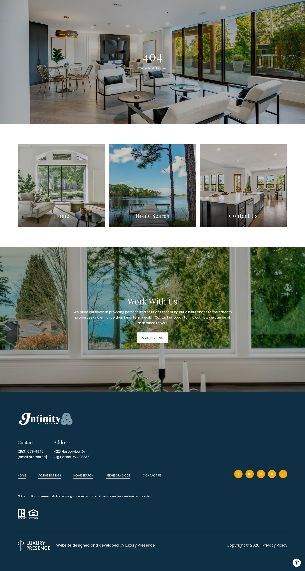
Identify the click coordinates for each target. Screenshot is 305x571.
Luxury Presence (140, 545)
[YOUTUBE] (272, 474)
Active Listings (49, 475)
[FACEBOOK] (238, 474)
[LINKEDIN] (261, 474)
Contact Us (152, 476)
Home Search (83, 475)
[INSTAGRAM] (249, 474)
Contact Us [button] (152, 338)
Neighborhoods (118, 475)
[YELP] (283, 474)
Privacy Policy (274, 545)
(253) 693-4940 (31, 451)
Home (22, 475)
